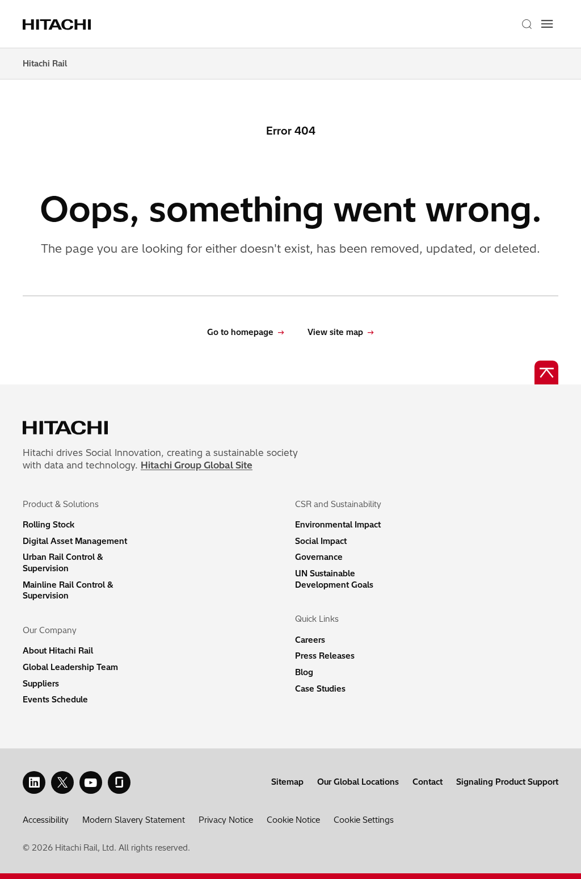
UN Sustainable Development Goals (334, 579)
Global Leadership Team (70, 667)
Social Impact (321, 541)
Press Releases (325, 656)
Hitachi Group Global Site (196, 465)
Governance (319, 557)
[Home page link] (58, 24)
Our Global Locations (358, 782)
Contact (427, 782)
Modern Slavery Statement (133, 820)
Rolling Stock (48, 525)
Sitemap (287, 782)
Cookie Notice (293, 820)
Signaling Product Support (507, 782)
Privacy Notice (226, 820)
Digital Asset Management (75, 541)
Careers (310, 640)
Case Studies (320, 689)
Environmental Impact (338, 525)
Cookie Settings (364, 820)
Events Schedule (55, 699)
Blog (304, 672)
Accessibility (46, 820)
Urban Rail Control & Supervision (63, 563)
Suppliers (41, 684)
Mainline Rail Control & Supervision (68, 590)
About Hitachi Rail (58, 651)
